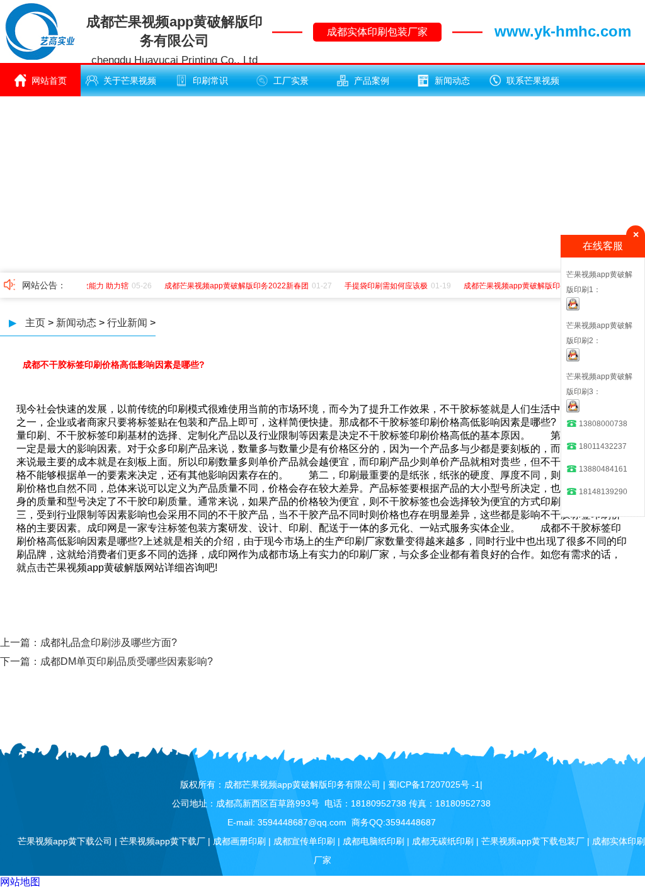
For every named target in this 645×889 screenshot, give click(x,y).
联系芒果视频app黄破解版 (529, 86)
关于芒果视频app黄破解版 (126, 86)
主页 (35, 322)
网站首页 (49, 81)
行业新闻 (127, 322)
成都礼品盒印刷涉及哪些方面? (108, 642)
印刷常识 (210, 81)
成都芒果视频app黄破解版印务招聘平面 (526, 285)
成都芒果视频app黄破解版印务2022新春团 (231, 285)
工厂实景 (291, 81)
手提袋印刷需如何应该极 (381, 285)
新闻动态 (452, 81)
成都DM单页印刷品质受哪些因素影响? (126, 661)
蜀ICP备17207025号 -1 (434, 784)
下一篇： (20, 661)
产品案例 (371, 81)
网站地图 (20, 881)
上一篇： (20, 642)
